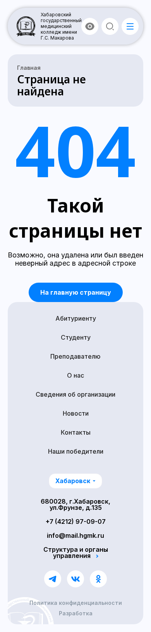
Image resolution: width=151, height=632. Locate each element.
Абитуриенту (75, 318)
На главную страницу (75, 292)
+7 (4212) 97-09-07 (76, 521)
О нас (75, 375)
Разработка (76, 613)
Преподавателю (75, 356)
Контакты (76, 432)
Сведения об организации (75, 394)
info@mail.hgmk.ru (75, 535)
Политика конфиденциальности (75, 603)
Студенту (76, 337)
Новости (76, 413)
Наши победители (75, 451)
